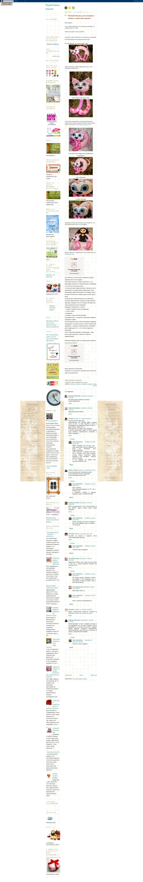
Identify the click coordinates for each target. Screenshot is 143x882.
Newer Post (68, 675)
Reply (70, 403)
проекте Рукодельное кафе (83, 613)
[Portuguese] (55, 73)
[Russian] (53, 73)
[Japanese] (47, 76)
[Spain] (55, 71)
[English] (47, 71)
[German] (53, 71)
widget (58, 56)
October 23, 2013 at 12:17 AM (83, 533)
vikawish (71, 609)
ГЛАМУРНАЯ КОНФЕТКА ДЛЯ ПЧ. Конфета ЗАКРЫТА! (53, 704)
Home (81, 675)
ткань (94, 384)
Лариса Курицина (74, 408)
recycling (72, 384)
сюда (91, 282)
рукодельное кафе (70, 342)
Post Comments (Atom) (80, 679)
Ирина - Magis (73, 470)
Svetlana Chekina (73, 502)
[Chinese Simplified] (58, 76)
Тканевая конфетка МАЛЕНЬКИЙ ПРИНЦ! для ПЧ (52, 611)
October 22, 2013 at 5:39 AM (82, 418)
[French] (50, 71)
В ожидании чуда (69, 254)
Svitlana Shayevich (74, 620)
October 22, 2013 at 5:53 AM (86, 470)
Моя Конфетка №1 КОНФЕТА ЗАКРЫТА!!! (52, 534)
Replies (72, 439)
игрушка (89, 384)
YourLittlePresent (73, 558)
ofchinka (71, 533)
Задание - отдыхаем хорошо (52, 307)
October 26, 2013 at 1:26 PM (83, 609)
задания (84, 384)
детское (78, 384)
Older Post (93, 675)
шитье (95, 385)
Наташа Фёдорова (74, 396)
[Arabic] (55, 76)
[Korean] (50, 76)
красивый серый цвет (83, 124)
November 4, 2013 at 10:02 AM (82, 640)
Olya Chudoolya (77, 442)
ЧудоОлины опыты (52, 7)
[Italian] (47, 73)
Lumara (70, 418)
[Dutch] (50, 73)
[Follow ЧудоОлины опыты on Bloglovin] (52, 44)
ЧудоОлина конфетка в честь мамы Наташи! (53, 643)
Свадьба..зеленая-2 (53, 752)
